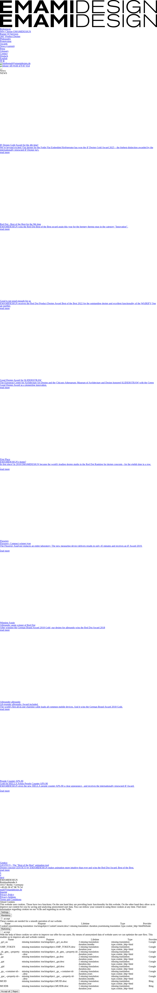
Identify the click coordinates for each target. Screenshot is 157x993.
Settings (5, 912)
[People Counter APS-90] (34, 778)
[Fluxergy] (34, 538)
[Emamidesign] (78, 26)
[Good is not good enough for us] (34, 298)
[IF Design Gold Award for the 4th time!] (34, 142)
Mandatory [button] (6, 915)
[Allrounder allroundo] (34, 699)
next (2, 877)
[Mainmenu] (1, 69)
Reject (15, 991)
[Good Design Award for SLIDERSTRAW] (34, 377)
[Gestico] (34, 860)
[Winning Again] (34, 620)
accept (6, 918)
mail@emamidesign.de (11, 889)
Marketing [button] (5, 929)
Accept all (5, 991)
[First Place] (34, 457)
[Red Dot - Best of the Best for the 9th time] (34, 221)
